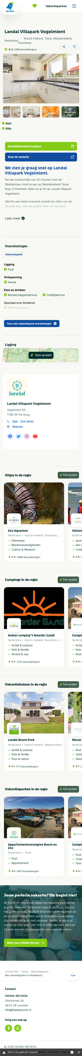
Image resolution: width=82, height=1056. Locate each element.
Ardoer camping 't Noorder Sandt (31, 635)
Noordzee (51, 535)
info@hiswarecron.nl (18, 1009)
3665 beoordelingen (28, 557)
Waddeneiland (53, 744)
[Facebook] (8, 1028)
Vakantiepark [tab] (13, 254)
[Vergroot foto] (11, 112)
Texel (28, 852)
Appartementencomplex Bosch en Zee (32, 846)
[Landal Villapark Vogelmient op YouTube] (35, 436)
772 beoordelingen (27, 766)
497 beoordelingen (27, 871)
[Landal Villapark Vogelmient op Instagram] (27, 436)
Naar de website (18, 157)
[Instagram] (17, 1028)
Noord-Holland (34, 535)
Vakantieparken (56, 6)
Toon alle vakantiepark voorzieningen (29, 323)
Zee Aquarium (18, 531)
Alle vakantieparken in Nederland (23, 975)
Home (24, 971)
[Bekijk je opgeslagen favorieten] (35, 6)
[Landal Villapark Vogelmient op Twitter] (18, 436)
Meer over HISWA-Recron (23, 943)
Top (73, 975)
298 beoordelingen (25, 49)
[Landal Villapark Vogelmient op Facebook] (10, 436)
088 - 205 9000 (23, 421)
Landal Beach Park (21, 740)
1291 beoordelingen (28, 661)
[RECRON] (10, 7)
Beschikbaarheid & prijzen (24, 146)
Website (17, 426)
